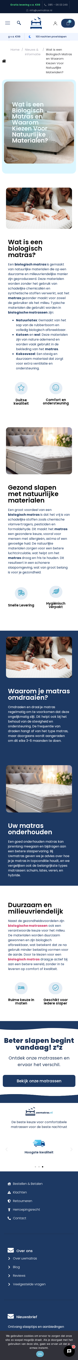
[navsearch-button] (19, 23)
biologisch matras (30, 264)
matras (14, 298)
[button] (7, 23)
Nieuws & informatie (33, 51)
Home (15, 49)
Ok (40, 1354)
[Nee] (71, 1345)
